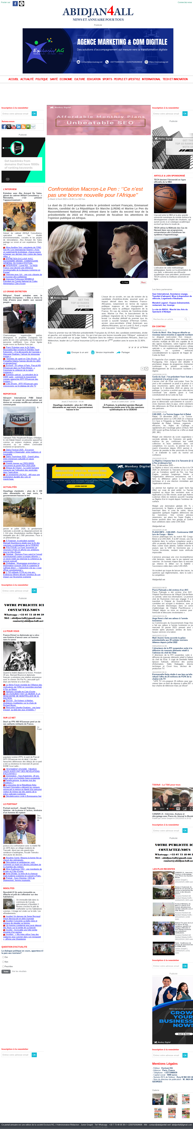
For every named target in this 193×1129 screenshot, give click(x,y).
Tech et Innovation (175, 79)
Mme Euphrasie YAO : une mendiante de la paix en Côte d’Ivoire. (22, 870)
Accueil (13, 79)
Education (94, 79)
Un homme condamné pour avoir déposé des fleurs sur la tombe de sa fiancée (22, 926)
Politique (42, 79)
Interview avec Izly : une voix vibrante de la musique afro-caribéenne (22, 275)
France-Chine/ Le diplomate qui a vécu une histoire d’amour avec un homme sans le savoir (21, 637)
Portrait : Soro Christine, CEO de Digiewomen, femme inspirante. (19, 879)
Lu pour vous (11, 631)
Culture (80, 79)
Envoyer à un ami (79, 352)
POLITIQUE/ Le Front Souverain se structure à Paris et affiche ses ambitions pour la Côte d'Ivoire (21, 549)
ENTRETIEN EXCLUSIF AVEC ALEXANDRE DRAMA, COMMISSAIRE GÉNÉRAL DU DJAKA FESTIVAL (20, 261)
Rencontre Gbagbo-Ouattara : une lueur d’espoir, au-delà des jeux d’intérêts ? (21, 708)
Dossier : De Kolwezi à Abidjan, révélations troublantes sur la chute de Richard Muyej (19, 702)
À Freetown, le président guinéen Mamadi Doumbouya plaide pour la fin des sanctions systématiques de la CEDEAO (21, 543)
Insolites (8, 888)
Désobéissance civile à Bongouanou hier (23, 796)
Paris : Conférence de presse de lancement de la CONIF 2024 (184, 934)
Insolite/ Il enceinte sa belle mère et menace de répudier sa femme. (20, 922)
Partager (125, 352)
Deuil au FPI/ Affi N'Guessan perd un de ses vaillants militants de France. (21, 723)
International (151, 79)
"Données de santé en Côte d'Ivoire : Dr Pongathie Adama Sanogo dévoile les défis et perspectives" (22, 361)
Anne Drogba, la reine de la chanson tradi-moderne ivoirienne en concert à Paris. (22, 874)
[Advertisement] (75, 91)
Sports (107, 79)
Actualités (10, 487)
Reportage (9, 394)
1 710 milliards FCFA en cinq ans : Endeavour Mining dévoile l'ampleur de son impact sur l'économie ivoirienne (21, 574)
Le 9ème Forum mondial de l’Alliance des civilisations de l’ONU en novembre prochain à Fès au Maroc (22, 687)
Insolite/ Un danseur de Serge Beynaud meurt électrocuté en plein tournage (21, 917)
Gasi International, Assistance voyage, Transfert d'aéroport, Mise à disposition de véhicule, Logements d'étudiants (172, 285)
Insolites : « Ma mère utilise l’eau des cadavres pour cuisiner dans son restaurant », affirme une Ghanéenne (22, 936)
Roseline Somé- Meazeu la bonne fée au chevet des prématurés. (22, 859)
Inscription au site (99, 1116)
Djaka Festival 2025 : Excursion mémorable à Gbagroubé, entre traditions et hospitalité (22, 452)
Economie (66, 79)
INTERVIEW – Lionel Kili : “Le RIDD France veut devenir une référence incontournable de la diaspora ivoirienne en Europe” (21, 268)
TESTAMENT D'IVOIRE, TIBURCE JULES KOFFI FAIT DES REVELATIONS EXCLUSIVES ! (21, 771)
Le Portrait (10, 804)
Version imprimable (104, 352)
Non (6, 962)
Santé (54, 79)
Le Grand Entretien (15, 291)
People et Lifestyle (127, 79)
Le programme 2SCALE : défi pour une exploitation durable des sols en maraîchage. (21, 476)
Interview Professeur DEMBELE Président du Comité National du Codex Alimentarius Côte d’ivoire (20, 281)
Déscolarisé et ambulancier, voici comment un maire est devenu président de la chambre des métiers (22, 864)
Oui (6, 957)
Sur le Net (9, 717)
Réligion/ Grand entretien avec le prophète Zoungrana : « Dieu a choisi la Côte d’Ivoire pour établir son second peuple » (22, 298)
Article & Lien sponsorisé (169, 165)
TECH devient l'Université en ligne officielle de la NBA (170, 170)
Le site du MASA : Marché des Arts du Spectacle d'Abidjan (170, 300)
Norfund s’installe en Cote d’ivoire (20, 691)
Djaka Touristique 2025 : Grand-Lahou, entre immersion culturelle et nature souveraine (21, 458)
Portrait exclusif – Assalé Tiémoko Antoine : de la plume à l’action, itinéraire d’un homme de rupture (22, 810)
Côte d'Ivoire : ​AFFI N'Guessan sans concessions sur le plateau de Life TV (20, 385)
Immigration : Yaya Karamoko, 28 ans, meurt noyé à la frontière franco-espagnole (21, 777)
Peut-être (9, 966)
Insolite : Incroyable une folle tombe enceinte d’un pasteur (20, 931)
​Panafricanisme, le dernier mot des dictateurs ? (19, 781)
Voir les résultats (19, 971)
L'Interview (10, 189)
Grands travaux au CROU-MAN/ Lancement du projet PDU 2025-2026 (19, 464)
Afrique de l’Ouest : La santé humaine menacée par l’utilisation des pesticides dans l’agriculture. (21, 470)
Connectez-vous (185, 2)
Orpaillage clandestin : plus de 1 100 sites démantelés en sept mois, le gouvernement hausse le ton (22, 493)
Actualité (27, 79)
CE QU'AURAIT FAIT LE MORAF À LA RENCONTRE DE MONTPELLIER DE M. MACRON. (21, 696)
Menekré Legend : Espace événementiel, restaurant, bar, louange (171, 293)
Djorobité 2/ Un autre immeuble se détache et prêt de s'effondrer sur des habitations (20, 894)
